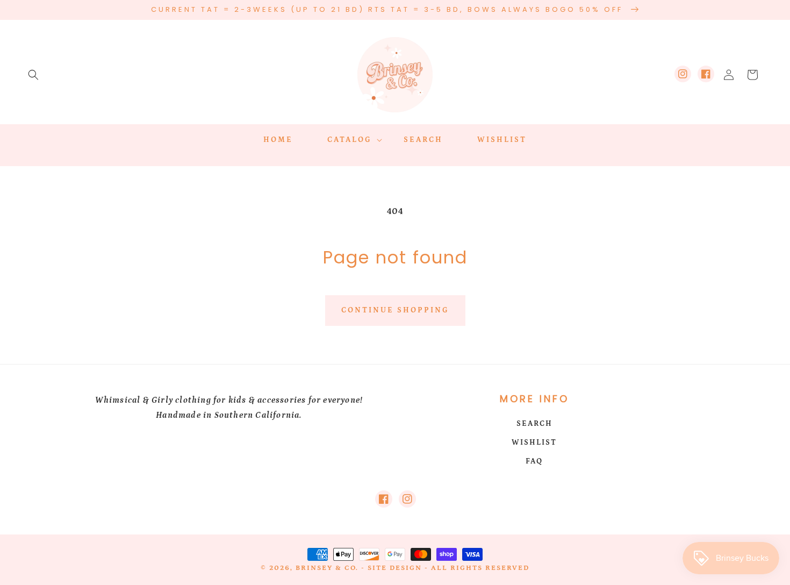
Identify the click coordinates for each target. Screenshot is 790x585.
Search (534, 423)
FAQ (534, 461)
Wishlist (534, 442)
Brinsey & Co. (327, 568)
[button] (33, 75)
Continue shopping (395, 310)
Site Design (395, 568)
